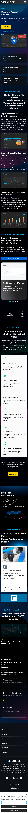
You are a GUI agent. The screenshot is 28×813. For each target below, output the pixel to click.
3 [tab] (13, 301)
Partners (4, 743)
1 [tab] (10, 301)
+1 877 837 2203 (14, 789)
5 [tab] (17, 301)
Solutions (4, 738)
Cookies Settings (14, 802)
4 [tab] (15, 301)
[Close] (26, 794)
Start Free (6, 26)
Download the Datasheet (7, 31)
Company (4, 734)
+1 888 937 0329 (14, 784)
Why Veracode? (6, 730)
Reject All (14, 806)
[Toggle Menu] (25, 2)
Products (4, 752)
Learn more (7, 583)
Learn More (13, 474)
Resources (4, 747)
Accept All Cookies (14, 810)
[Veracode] (7, 2)
